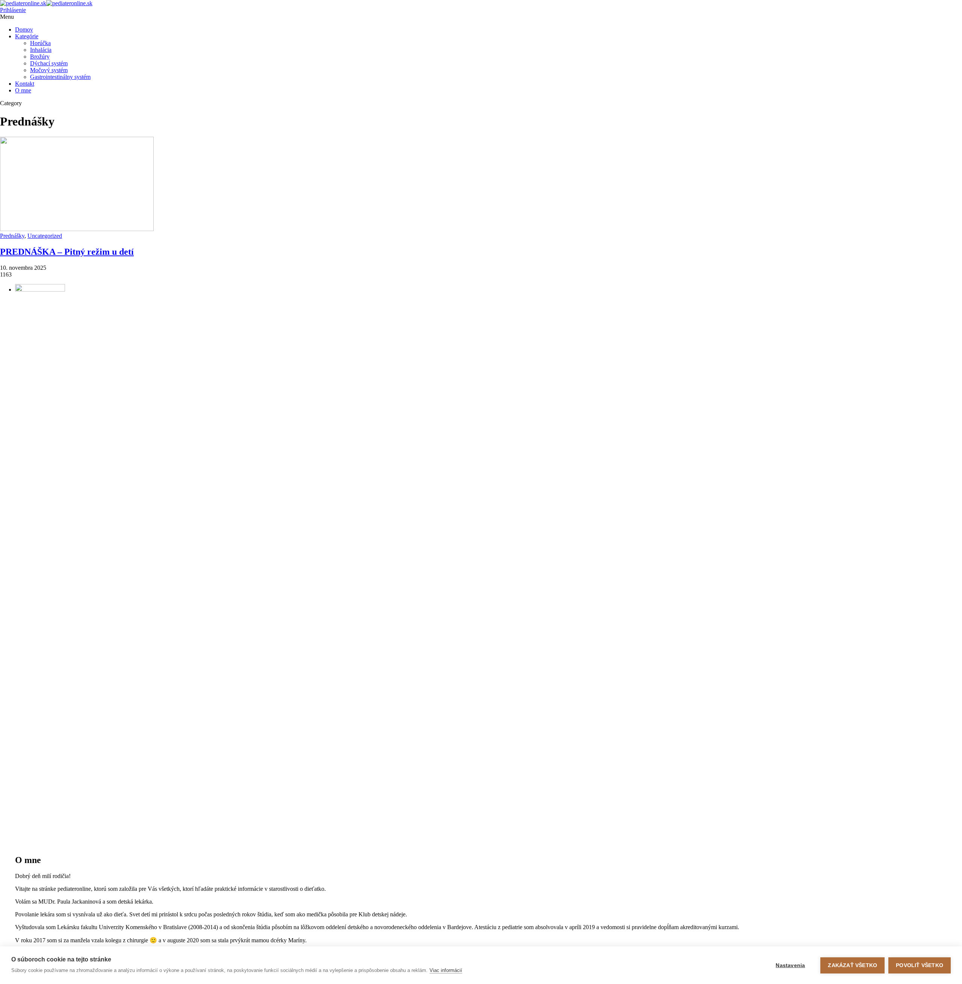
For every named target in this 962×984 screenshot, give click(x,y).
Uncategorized (44, 236)
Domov (24, 29)
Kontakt (24, 83)
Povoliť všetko (919, 965)
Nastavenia (790, 965)
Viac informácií (446, 970)
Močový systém (49, 70)
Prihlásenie (13, 10)
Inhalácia (40, 50)
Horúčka (40, 43)
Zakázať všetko (852, 965)
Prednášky (12, 236)
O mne (23, 90)
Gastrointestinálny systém (60, 77)
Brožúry (40, 56)
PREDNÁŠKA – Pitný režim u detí (67, 252)
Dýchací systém (49, 63)
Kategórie (26, 36)
